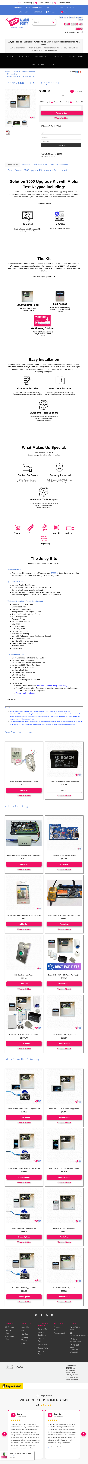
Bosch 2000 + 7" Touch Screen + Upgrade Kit (64, 1168)
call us (64, 790)
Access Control (42, 57)
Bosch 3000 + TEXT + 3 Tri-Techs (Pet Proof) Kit (64, 975)
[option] (20, 104)
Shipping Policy (41, 1340)
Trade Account (59, 1333)
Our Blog (24, 1334)
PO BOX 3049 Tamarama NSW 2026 (74, 1348)
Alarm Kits (9, 57)
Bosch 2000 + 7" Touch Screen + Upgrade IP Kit (24, 1168)
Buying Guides (24, 12)
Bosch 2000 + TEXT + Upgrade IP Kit (24, 1288)
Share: (72, 72)
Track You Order (9, 1332)
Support (52, 64)
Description (12, 164)
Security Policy (41, 1353)
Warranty (25, 164)
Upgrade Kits (12, 74)
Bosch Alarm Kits (28, 72)
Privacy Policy (43, 1344)
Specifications (40, 164)
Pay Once (11, 1455)
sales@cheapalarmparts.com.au (76, 1335)
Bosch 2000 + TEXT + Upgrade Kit (64, 1035)
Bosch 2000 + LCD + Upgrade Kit (64, 1228)
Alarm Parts (24, 57)
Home (7, 72)
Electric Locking (76, 57)
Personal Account (57, 1328)
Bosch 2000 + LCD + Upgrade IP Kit (24, 1228)
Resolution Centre (9, 1338)
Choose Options (64, 984)
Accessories (37, 64)
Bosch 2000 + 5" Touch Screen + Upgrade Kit (64, 1108)
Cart (65, 12)
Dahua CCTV (59, 57)
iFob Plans (18, 7)
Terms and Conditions (42, 1334)
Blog (62, 7)
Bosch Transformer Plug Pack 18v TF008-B (24, 781)
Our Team (25, 1331)
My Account (51, 12)
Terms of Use (43, 1329)
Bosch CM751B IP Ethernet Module (64, 855)
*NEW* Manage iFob (34, 7)
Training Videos (51, 7)
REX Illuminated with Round (23, 975)
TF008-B (54, 573)
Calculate (61, 145)
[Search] (53, 22)
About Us (70, 7)
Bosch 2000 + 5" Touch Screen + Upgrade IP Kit (24, 1108)
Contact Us (38, 12)
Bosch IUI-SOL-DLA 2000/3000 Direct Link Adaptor (23, 855)
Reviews (55, 164)
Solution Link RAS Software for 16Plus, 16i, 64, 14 (24, 915)
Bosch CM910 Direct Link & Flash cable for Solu (64, 915)
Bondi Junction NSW (75, 1340)
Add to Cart (62, 113)
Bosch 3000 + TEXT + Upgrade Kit (20, 76)
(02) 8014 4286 (75, 1328)
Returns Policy (43, 1348)
